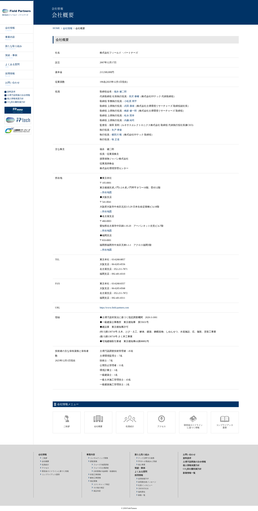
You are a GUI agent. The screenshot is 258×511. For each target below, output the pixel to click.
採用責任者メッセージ (147, 482)
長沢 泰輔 (134, 96)
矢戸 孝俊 (117, 130)
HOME (56, 28)
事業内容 (10, 38)
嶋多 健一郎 (130, 110)
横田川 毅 (117, 134)
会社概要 (45, 461)
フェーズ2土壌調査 (101, 468)
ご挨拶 (44, 458)
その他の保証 (98, 488)
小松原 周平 (130, 101)
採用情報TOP (143, 479)
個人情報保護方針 (191, 465)
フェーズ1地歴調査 (101, 465)
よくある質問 (12, 65)
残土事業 (141, 465)
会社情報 (10, 29)
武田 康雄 (129, 106)
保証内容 (97, 491)
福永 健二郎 (120, 91)
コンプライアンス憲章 (51, 474)
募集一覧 (141, 495)
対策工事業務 (95, 474)
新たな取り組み (13, 47)
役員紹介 (45, 465)
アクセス (45, 468)
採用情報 (10, 74)
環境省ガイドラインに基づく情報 (55, 471)
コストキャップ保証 (101, 484)
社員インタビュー (145, 485)
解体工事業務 (95, 478)
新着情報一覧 (189, 473)
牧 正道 (115, 139)
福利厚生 (141, 492)
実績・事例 (11, 56)
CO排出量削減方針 (192, 469)
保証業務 (93, 481)
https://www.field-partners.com (114, 307)
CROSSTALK (143, 489)
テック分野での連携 (146, 458)
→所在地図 (106, 192)
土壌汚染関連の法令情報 (194, 462)
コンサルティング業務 (99, 458)
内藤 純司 (129, 120)
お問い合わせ (12, 83)
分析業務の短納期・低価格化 (105, 471)
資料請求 (187, 458)
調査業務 (93, 461)
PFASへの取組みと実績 (147, 461)
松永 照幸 (129, 115)
